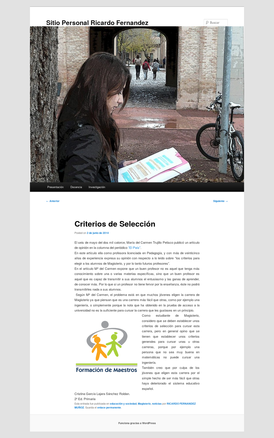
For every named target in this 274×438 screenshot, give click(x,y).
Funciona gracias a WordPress (137, 423)
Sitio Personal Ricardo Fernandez (97, 22)
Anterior (53, 201)
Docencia (76, 187)
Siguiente (220, 201)
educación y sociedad (123, 403)
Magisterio (144, 403)
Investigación (97, 187)
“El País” (134, 247)
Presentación (55, 187)
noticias (157, 403)
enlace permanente (109, 407)
